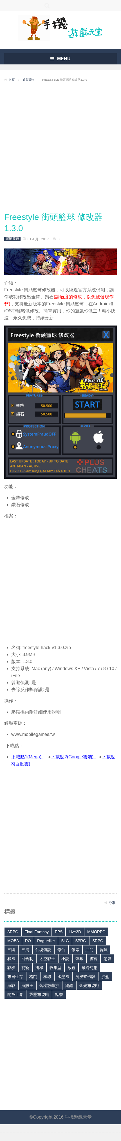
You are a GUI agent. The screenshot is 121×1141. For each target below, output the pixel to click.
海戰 (11, 985)
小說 (65, 958)
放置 (71, 967)
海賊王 (27, 985)
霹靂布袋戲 (39, 994)
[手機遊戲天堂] (60, 27)
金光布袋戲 (89, 985)
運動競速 (28, 79)
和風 (11, 958)
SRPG (97, 940)
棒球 (47, 976)
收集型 (55, 967)
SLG (65, 940)
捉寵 (25, 967)
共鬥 (89, 949)
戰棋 (11, 967)
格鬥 (33, 976)
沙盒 (105, 976)
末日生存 (15, 976)
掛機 (39, 967)
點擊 (59, 994)
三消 (25, 949)
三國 (11, 949)
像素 (75, 949)
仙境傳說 (43, 949)
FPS (58, 931)
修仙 (61, 949)
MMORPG (96, 931)
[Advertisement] (60, 147)
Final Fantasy (36, 931)
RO (28, 940)
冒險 (103, 949)
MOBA (13, 940)
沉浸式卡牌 (85, 976)
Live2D (75, 931)
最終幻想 (89, 967)
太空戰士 (47, 958)
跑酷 (69, 985)
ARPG (12, 931)
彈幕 (79, 958)
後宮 (93, 958)
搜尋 (47, 5)
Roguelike (46, 940)
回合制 (27, 958)
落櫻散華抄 (49, 985)
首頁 (11, 79)
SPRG (80, 940)
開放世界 (15, 994)
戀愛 (107, 958)
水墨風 (63, 976)
